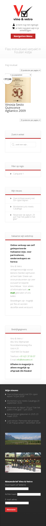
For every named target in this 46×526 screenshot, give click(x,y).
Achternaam (11, 494)
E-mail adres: (11, 499)
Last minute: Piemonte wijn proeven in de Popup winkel (23, 421)
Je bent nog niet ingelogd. (27, 25)
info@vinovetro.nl (24, 359)
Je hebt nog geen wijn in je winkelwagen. (27, 29)
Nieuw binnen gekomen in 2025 (21, 414)
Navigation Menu (23, 36)
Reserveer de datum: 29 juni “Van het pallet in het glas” (24, 216)
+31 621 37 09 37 (27, 356)
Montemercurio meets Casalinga (23, 207)
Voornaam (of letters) (15, 484)
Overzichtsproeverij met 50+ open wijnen (24, 199)
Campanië (17, 173)
